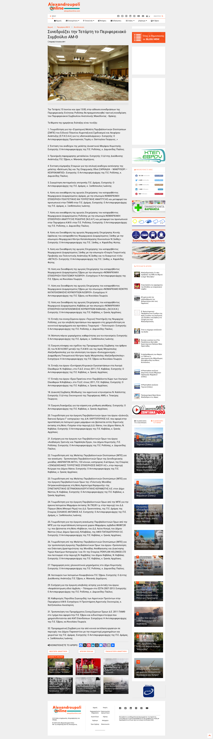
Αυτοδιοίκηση (79, 27)
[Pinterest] (134, 16)
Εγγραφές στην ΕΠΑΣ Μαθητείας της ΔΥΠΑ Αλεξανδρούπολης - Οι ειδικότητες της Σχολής (147, 567)
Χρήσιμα (142, 21)
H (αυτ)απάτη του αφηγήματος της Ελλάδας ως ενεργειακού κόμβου (87, 669)
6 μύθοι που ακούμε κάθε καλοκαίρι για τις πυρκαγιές (148, 621)
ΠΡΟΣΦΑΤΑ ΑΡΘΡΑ (144, 266)
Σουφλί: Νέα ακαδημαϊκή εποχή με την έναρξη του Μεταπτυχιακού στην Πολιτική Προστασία (147, 592)
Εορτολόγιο (95, 716)
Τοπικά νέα (88, 21)
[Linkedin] (130, 16)
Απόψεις (103, 21)
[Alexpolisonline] (143, 16)
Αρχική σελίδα (86, 651)
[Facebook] (118, 16)
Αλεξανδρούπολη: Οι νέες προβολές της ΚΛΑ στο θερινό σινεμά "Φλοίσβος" (59, 669)
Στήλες (130, 21)
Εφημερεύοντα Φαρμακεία (95, 712)
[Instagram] (126, 16)
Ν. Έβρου (155, 21)
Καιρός (105, 707)
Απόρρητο (105, 720)
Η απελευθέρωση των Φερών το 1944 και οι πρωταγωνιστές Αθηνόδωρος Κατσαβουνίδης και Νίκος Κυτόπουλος (152, 358)
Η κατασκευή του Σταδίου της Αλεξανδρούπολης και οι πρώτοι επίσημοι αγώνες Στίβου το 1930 (87, 687)
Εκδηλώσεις (116, 21)
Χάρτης (105, 716)
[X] (122, 16)
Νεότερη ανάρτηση (58, 651)
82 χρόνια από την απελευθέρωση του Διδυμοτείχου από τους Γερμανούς (114, 668)
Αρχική (58, 21)
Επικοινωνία (105, 724)
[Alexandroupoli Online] (64, 11)
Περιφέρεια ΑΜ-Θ (63, 27)
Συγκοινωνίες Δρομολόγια (105, 712)
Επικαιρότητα (72, 21)
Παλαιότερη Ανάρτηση (116, 651)
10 (138, 661)
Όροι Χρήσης (95, 724)
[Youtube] (138, 16)
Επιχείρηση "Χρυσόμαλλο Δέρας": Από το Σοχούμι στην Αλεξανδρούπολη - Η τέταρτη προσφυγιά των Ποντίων (115, 686)
